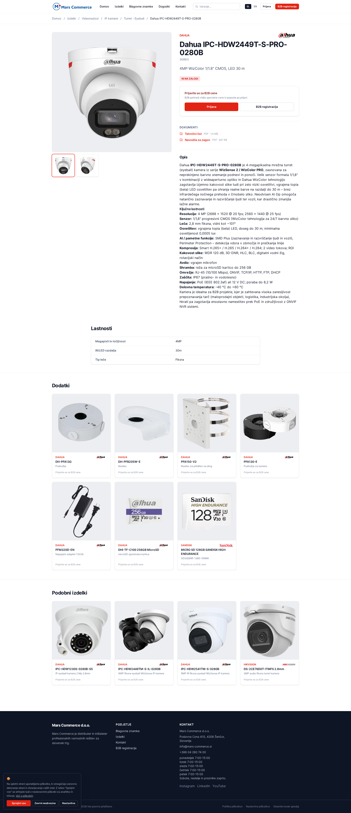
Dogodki (164, 6)
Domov (104, 6)
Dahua (185, 35)
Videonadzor (90, 18)
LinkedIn (203, 786)
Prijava (267, 6)
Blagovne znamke (141, 6)
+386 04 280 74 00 (193, 752)
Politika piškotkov (232, 806)
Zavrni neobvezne (45, 803)
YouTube (219, 786)
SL (248, 6)
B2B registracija (287, 6)
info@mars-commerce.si (196, 746)
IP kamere (111, 18)
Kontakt (181, 6)
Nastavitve (68, 803)
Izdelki (119, 6)
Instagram (187, 786)
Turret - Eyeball (134, 18)
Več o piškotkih (24, 795)
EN (255, 6)
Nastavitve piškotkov (258, 806)
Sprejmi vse (19, 803)
